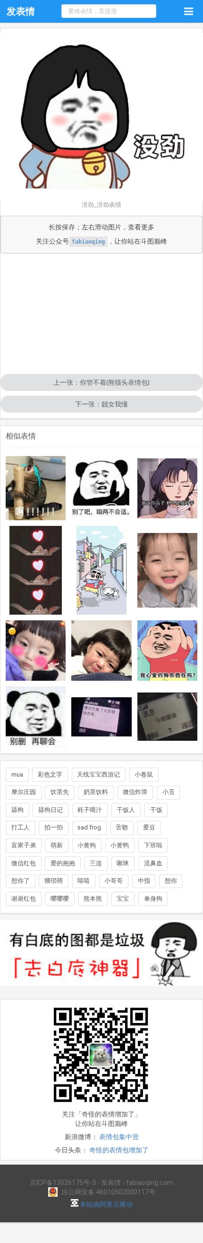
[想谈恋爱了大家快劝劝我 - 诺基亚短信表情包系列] (101, 716)
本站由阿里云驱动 (105, 1204)
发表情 (21, 11)
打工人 (20, 827)
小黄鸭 (119, 845)
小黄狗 (86, 845)
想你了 (20, 880)
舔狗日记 (50, 809)
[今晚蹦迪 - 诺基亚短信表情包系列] (167, 717)
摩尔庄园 (23, 791)
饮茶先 (60, 791)
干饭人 (126, 809)
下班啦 (153, 845)
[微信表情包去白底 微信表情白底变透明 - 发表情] (101, 990)
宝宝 (123, 898)
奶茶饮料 (96, 791)
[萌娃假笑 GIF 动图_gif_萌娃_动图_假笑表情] (167, 570)
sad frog (89, 827)
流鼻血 (153, 863)
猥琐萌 (53, 880)
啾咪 (123, 863)
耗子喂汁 (89, 809)
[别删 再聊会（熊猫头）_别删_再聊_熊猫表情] (36, 717)
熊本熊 (93, 898)
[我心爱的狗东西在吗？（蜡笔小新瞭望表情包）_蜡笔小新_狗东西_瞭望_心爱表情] (167, 650)
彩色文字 (50, 774)
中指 (144, 880)
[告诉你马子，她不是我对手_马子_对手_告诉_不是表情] (167, 488)
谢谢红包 (23, 898)
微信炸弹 (135, 791)
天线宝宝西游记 (98, 774)
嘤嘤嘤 (60, 898)
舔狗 (17, 809)
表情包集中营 (119, 1137)
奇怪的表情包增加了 (119, 1150)
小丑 (168, 791)
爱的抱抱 (63, 863)
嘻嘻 (83, 880)
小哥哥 (113, 880)
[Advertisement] (101, 314)
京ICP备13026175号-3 (63, 1182)
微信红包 (23, 863)
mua (17, 774)
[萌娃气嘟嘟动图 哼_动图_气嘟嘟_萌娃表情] (36, 650)
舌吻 (122, 827)
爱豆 (149, 827)
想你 (171, 880)
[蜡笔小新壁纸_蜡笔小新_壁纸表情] (101, 570)
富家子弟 (23, 845)
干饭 (156, 809)
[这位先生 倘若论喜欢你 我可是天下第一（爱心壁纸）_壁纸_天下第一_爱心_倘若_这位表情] (36, 570)
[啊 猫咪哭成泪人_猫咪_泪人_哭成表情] (36, 488)
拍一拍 (53, 827)
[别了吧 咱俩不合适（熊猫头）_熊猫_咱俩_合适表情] (101, 488)
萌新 (57, 845)
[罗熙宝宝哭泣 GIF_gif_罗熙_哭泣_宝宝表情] (101, 650)
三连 (96, 863)
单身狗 (153, 898)
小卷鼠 (144, 774)
